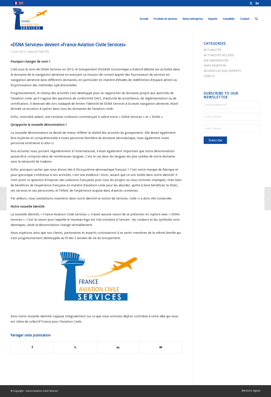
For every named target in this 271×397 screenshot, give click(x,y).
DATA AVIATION (215, 65)
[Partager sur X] (75, 347)
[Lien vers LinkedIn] (257, 3)
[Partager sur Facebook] (32, 347)
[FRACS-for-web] (38, 18)
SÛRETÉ (209, 76)
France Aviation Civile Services (42, 391)
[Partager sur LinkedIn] (118, 347)
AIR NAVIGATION (216, 60)
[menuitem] (144, 18)
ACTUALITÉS (42, 51)
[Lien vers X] (251, 3)
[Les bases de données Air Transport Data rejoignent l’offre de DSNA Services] (3, 198)
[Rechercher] (256, 18)
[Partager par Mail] (161, 347)
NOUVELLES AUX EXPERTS (222, 71)
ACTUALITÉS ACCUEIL (219, 55)
